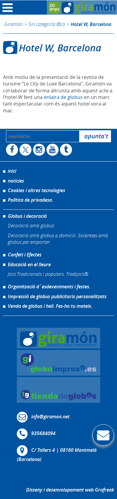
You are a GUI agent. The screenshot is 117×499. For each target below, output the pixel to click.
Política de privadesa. (30, 200)
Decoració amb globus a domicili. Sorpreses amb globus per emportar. (58, 238)
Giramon (13, 24)
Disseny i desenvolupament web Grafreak (70, 489)
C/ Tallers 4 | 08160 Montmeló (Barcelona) (57, 455)
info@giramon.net (50, 416)
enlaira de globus (63, 97)
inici (12, 171)
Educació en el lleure (29, 264)
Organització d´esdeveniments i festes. (49, 286)
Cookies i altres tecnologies (36, 190)
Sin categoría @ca (46, 24)
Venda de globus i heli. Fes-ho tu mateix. (50, 306)
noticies (16, 180)
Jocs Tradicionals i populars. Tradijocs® (48, 274)
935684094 (43, 433)
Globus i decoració (27, 216)
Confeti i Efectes (24, 254)
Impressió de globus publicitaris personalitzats (57, 296)
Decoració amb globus (31, 225)
